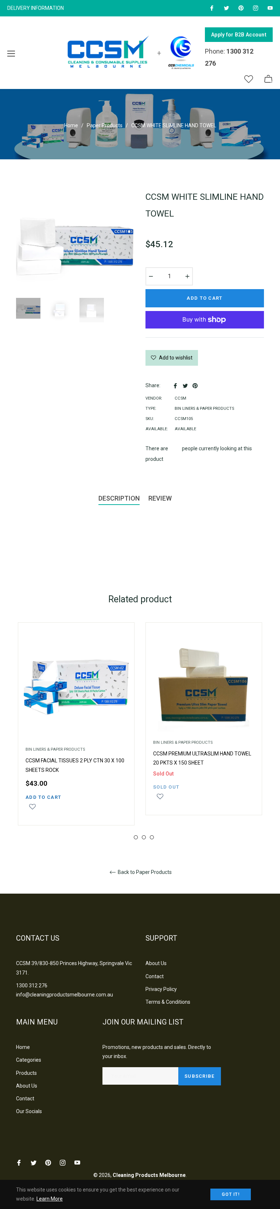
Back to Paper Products (144, 872)
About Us (156, 963)
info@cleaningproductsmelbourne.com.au (64, 995)
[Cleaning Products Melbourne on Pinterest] (241, 8)
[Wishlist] (248, 79)
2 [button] (136, 837)
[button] (32, 810)
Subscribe (199, 1076)
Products (26, 1073)
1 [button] (128, 837)
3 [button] (144, 837)
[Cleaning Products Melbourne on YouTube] (270, 8)
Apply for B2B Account (239, 35)
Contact (154, 976)
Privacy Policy (161, 989)
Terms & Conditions (167, 1002)
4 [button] (152, 837)
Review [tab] (160, 498)
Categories (28, 1060)
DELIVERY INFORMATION (35, 8)
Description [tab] (119, 498)
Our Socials (29, 1111)
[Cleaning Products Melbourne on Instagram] (255, 8)
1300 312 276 (31, 985)
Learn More (49, 1199)
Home (71, 125)
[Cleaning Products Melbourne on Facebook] (211, 8)
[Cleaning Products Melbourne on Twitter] (226, 8)
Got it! (231, 1194)
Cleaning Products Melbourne (149, 1175)
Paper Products (104, 125)
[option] (76, 731)
